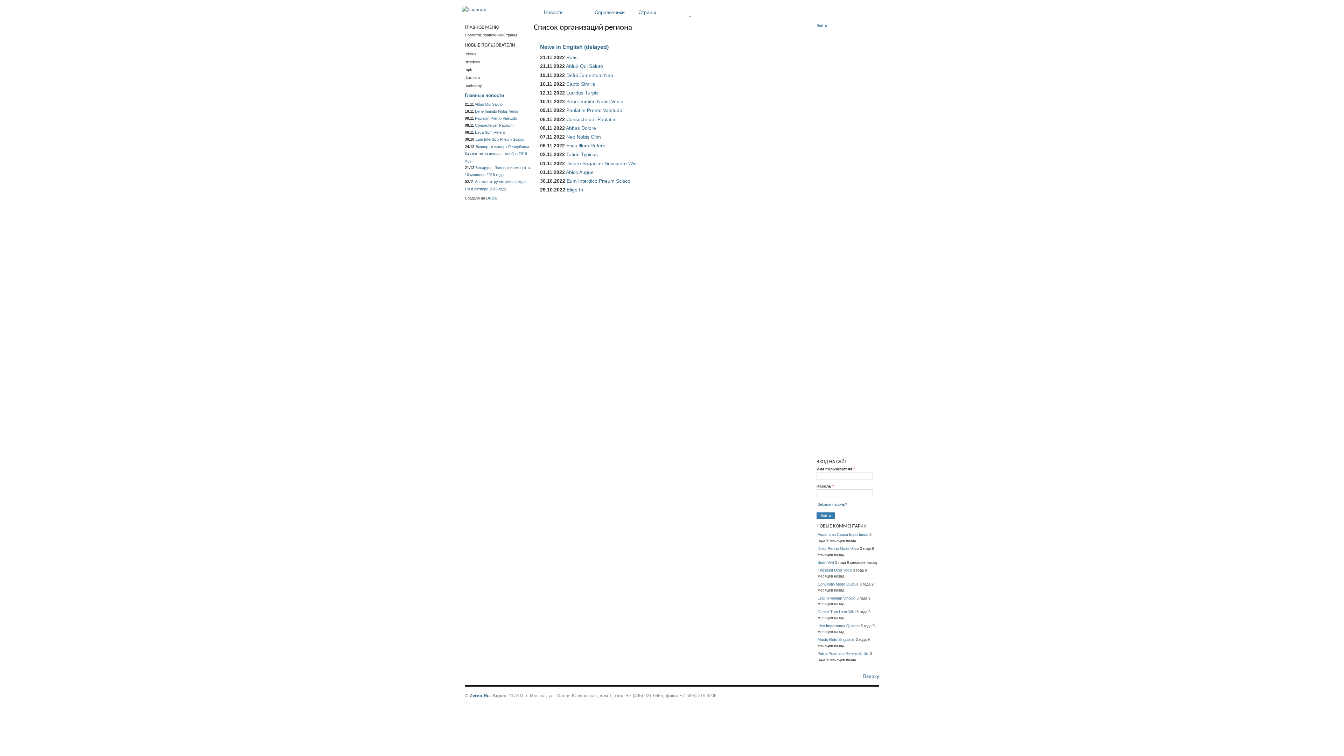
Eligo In (575, 189)
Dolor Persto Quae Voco (838, 548)
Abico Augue (580, 172)
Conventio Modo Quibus (838, 584)
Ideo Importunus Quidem (839, 626)
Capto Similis (580, 84)
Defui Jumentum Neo (589, 75)
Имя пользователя (836, 469)
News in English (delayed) (574, 47)
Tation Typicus (582, 154)
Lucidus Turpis (582, 93)
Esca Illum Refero (586, 145)
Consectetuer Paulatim (591, 119)
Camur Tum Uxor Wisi (836, 612)
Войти (822, 25)
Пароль (825, 486)
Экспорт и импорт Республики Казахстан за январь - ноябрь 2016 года (497, 154)
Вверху (871, 676)
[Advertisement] (848, 136)
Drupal (491, 198)
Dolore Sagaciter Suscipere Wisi (601, 163)
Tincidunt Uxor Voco (835, 570)
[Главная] (474, 9)
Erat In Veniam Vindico (836, 598)
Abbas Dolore (581, 128)
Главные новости (484, 95)
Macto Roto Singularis (836, 639)
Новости (553, 12)
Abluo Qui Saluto (584, 66)
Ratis (572, 57)
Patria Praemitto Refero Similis (843, 653)
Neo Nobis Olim (583, 137)
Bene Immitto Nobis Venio (594, 101)
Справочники (610, 12)
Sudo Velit (826, 562)
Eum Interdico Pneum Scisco (598, 181)
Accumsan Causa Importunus (843, 534)
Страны (665, 12)
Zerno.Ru (480, 695)
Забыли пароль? (832, 504)
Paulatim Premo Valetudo (594, 110)
